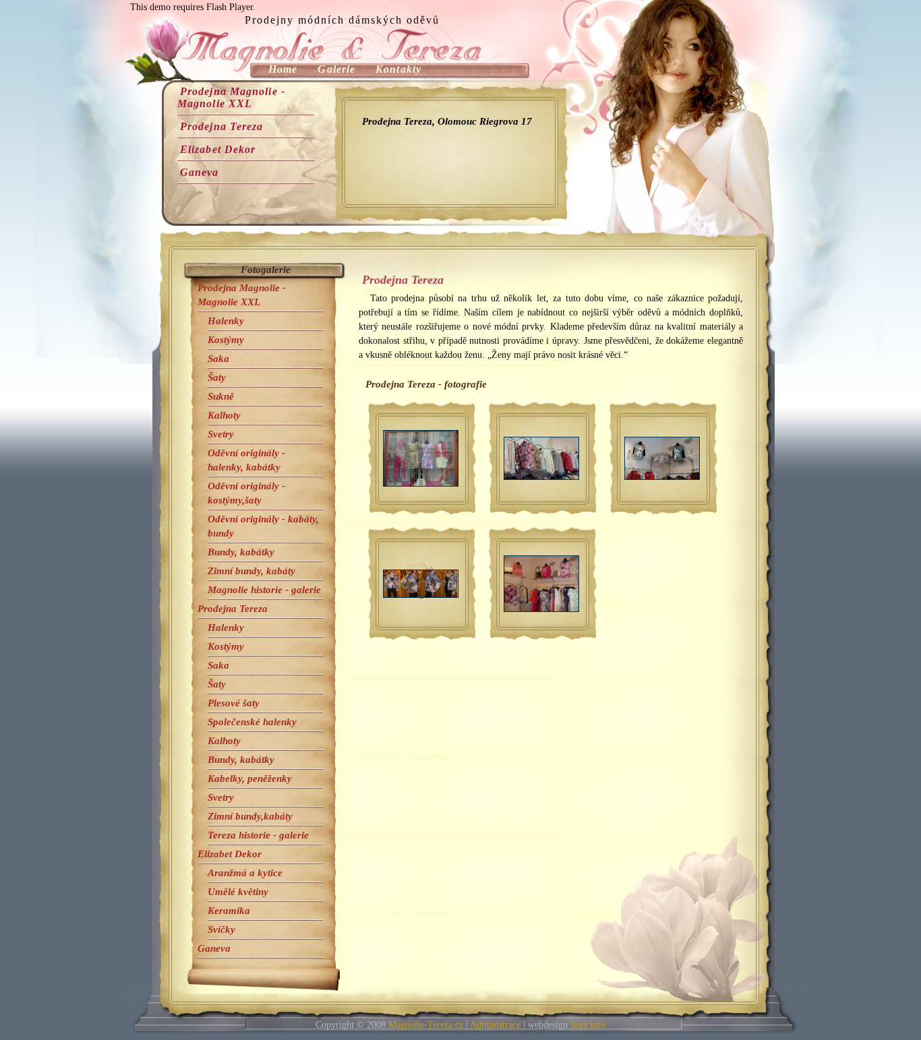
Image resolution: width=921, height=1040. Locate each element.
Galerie (336, 69)
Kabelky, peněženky (250, 778)
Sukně (221, 396)
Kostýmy (226, 339)
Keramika (229, 910)
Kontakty (398, 69)
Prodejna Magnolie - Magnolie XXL (231, 97)
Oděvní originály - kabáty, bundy (263, 526)
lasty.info (587, 1025)
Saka (218, 358)
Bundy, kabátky (241, 552)
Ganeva (199, 172)
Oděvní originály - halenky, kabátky (246, 460)
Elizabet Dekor (218, 149)
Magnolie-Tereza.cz (425, 1025)
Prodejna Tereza (222, 126)
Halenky (226, 320)
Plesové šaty (234, 703)
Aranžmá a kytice (245, 872)
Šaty (217, 377)
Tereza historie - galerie (258, 835)
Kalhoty (224, 415)
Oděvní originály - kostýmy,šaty (246, 493)
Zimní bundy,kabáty (250, 816)
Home (282, 69)
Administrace (495, 1025)
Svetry (221, 434)
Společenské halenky (252, 721)
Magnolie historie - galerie (264, 589)
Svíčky (221, 929)
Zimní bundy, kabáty (251, 570)
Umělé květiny (238, 891)
